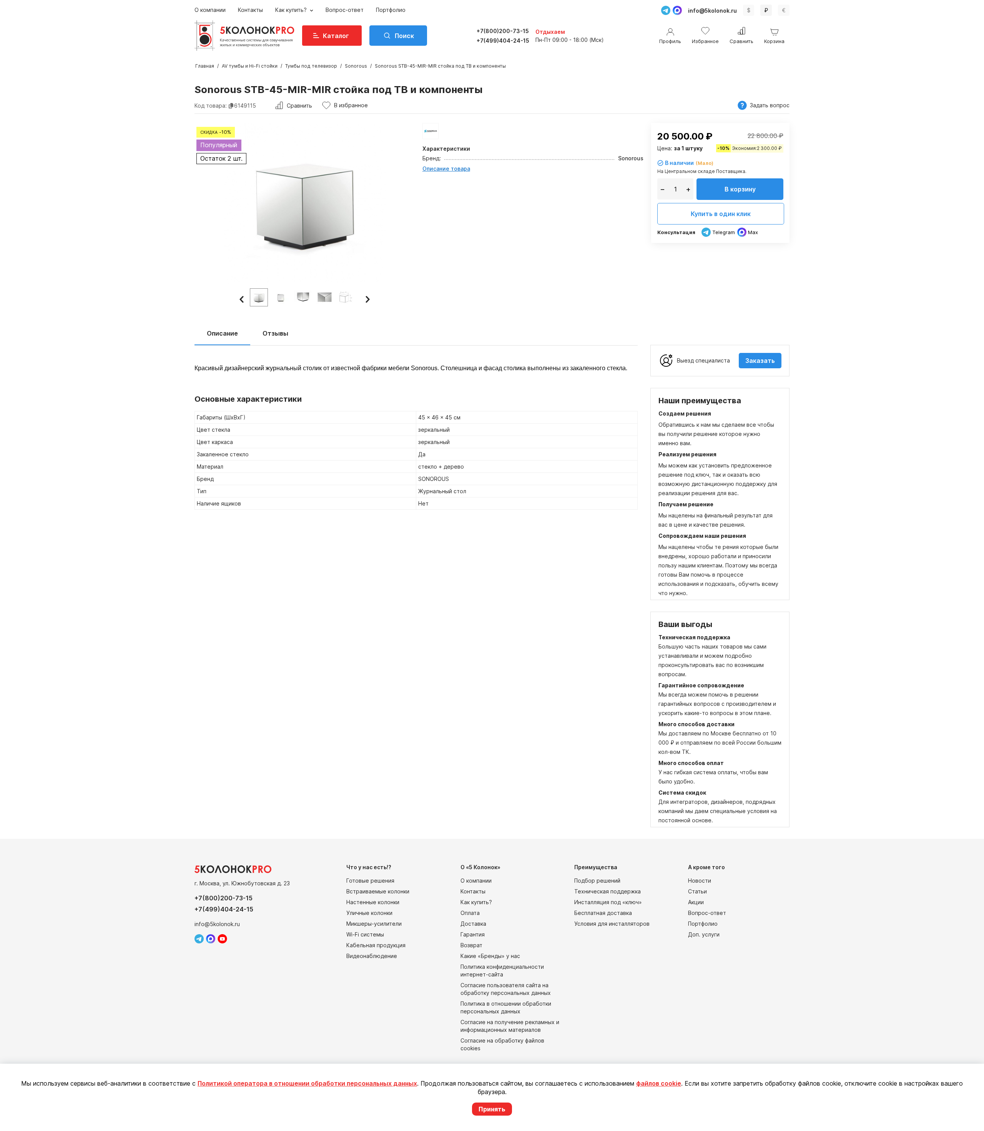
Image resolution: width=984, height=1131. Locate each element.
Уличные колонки (369, 913)
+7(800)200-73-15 (503, 31)
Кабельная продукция (376, 945)
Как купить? (291, 10)
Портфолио (391, 10)
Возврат (471, 945)
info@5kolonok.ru (712, 10)
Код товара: (210, 105)
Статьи (697, 891)
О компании (210, 10)
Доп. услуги (704, 934)
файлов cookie (658, 1083)
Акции (696, 902)
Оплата (470, 913)
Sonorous (356, 66)
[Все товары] (430, 131)
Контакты (250, 10)
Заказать (760, 360)
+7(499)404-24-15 (503, 40)
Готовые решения (370, 880)
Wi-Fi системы (365, 934)
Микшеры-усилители (374, 923)
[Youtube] (222, 938)
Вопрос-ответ (345, 10)
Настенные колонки (372, 902)
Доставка (473, 923)
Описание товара (446, 168)
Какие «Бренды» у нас (490, 956)
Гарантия (472, 934)
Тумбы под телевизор (311, 66)
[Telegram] (665, 10)
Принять (492, 1109)
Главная (204, 66)
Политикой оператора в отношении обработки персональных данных (307, 1083)
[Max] (677, 10)
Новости (699, 880)
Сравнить (299, 105)
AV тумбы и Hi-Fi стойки (250, 66)
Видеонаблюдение (371, 956)
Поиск (404, 36)
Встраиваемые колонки (377, 891)
